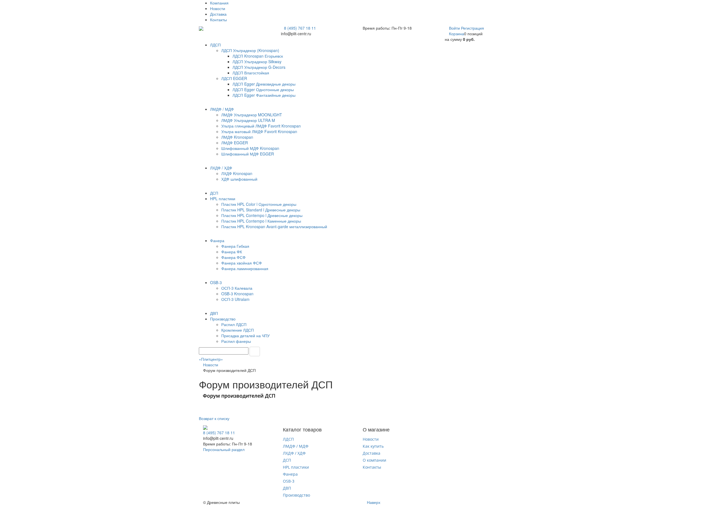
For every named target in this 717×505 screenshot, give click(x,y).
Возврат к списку (214, 418)
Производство (296, 495)
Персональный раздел (224, 449)
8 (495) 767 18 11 (300, 28)
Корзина (456, 33)
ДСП (287, 460)
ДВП (287, 488)
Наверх (373, 502)
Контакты (218, 19)
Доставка (218, 14)
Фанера (290, 474)
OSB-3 (288, 481)
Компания (219, 3)
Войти (455, 28)
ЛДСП (288, 439)
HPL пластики (296, 467)
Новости (217, 8)
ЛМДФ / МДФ (295, 446)
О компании (374, 460)
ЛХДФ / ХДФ (294, 453)
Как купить (373, 446)
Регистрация (472, 28)
